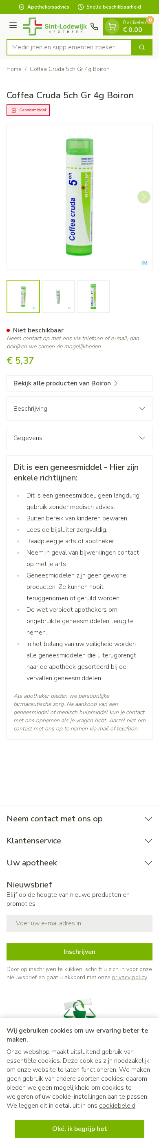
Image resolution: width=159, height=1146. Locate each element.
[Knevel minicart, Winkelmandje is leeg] (112, 26)
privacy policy (129, 977)
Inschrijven (79, 951)
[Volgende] (143, 197)
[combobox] (69, 47)
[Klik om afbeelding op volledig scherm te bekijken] (79, 197)
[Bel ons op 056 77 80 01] (94, 26)
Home (14, 69)
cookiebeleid (117, 1105)
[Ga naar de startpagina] (55, 26)
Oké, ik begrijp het (79, 1128)
